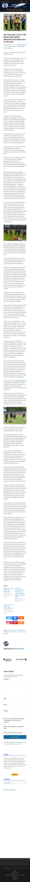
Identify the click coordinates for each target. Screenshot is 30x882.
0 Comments (9, 48)
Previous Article (9, 660)
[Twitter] (9, 618)
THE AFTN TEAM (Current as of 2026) (15, 875)
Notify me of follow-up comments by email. (14, 727)
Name (5, 698)
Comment (7, 679)
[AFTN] (15, 5)
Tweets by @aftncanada (9, 789)
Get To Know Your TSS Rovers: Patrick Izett (8, 590)
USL (15, 630)
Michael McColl (22, 44)
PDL (13, 630)
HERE (24, 564)
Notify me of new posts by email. (13, 732)
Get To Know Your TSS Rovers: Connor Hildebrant (8, 606)
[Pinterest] (15, 623)
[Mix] (21, 623)
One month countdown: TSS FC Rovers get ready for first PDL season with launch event (20, 592)
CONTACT (15, 877)
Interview (9, 630)
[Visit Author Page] (6, 643)
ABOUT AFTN (15, 873)
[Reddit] (21, 618)
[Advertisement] (15, 808)
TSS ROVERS (20, 46)
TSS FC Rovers (21, 630)
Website (6, 711)
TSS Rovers (7, 632)
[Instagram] (9, 623)
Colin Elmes (13, 632)
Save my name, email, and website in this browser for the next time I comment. (14, 720)
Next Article (20, 659)
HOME (15, 871)
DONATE (15, 879)
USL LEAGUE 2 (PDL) (10, 46)
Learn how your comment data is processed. (15, 743)
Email (5, 704)
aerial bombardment (21, 380)
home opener (20, 632)
